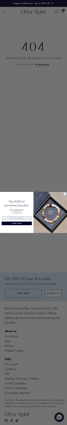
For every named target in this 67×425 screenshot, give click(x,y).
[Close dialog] (65, 193)
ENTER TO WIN (16, 223)
